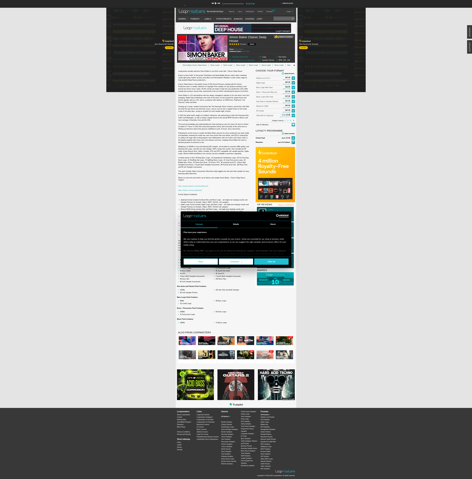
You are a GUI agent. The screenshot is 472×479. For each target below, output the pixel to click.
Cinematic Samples (247, 434)
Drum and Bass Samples (229, 429)
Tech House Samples (248, 426)
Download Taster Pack (240, 57)
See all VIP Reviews (286, 205)
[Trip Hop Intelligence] (187, 355)
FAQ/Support (250, 11)
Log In (240, 11)
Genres (182, 19)
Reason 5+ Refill (262, 106)
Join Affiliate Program (184, 422)
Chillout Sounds (226, 424)
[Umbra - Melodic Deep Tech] (284, 355)
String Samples (246, 424)
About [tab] (273, 224)
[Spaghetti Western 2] (226, 341)
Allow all (271, 262)
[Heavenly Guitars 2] (235, 384)
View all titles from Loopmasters (243, 60)
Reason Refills (265, 451)
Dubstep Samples (227, 456)
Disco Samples (226, 451)
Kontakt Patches (266, 434)
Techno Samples (226, 444)
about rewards (290, 133)
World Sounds (226, 449)
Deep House (238, 49)
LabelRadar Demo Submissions (207, 439)
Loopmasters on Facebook (205, 422)
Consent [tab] (199, 224)
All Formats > (265, 415)
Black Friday (181, 427)
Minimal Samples (227, 464)
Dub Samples (245, 421)
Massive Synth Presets (268, 439)
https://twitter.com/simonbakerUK (190, 190)
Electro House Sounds (228, 461)
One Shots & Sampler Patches (267, 101)
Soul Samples (226, 454)
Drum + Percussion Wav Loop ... (267, 92)
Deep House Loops (227, 459)
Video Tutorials (266, 466)
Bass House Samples (248, 451)
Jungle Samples (246, 458)
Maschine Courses (203, 424)
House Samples (226, 437)
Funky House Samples (248, 411)
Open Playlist (288, 3)
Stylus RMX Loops (267, 459)
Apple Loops (260, 83)
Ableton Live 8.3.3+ (263, 78)
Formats (195, 19)
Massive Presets (246, 446)
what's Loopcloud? (285, 116)
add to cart (293, 78)
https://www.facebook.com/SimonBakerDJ (193, 186)
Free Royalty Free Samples (247, 462)
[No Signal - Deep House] (252, 28)
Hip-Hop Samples (227, 434)
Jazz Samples (226, 439)
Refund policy (181, 419)
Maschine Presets (267, 437)
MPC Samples (265, 444)
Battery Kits (264, 424)
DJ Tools (244, 436)
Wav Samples (265, 469)
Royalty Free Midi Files (268, 442)
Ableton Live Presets (267, 417)
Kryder (271, 209)
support (470, 47)
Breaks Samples (226, 422)
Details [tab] (236, 224)
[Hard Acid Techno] (276, 384)
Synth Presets (223, 19)
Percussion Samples (228, 442)
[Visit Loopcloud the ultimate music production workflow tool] (275, 202)
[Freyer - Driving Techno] (245, 341)
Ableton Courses (202, 432)
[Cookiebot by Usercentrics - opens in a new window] (278, 216)
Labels (207, 19)
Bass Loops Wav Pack (264, 87)
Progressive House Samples (247, 430)
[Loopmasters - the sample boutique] (202, 11)
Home (179, 442)
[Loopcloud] (87, 50)
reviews (470, 32)
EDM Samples (246, 456)
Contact (179, 417)
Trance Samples (226, 446)
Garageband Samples (268, 429)
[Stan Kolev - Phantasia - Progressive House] (226, 355)
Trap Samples (245, 453)
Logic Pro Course (202, 434)
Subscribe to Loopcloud (264, 115)
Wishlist (260, 11)
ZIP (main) (260, 111)
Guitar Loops (245, 414)
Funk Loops (245, 419)
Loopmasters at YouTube (205, 419)
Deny (201, 262)
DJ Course (200, 427)
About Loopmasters (183, 415)
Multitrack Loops (266, 446)
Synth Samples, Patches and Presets (249, 442)
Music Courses (202, 429)
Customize (234, 262)
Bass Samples (246, 438)
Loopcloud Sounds (203, 415)
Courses (249, 19)
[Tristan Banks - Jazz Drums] (187, 341)
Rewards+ (269, 11)
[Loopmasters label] (195, 28)
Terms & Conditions (183, 432)
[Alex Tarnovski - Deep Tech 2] (265, 341)
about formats (289, 73)
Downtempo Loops (227, 427)
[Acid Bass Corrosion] (195, 384)
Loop (260, 19)
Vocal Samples (246, 416)
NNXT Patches (265, 449)
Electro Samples (226, 432)
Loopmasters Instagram (204, 417)
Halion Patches (266, 432)
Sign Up (231, 11)
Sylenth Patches (266, 461)
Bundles (238, 19)
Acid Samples (265, 419)
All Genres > (225, 416)
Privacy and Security (184, 434)
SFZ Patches (265, 456)
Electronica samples (247, 465)
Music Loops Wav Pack (264, 97)
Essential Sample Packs (249, 448)
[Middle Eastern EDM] (206, 355)
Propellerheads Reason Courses (208, 437)
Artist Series (246, 51)
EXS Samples (265, 427)
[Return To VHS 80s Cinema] (206, 341)
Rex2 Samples (265, 454)
